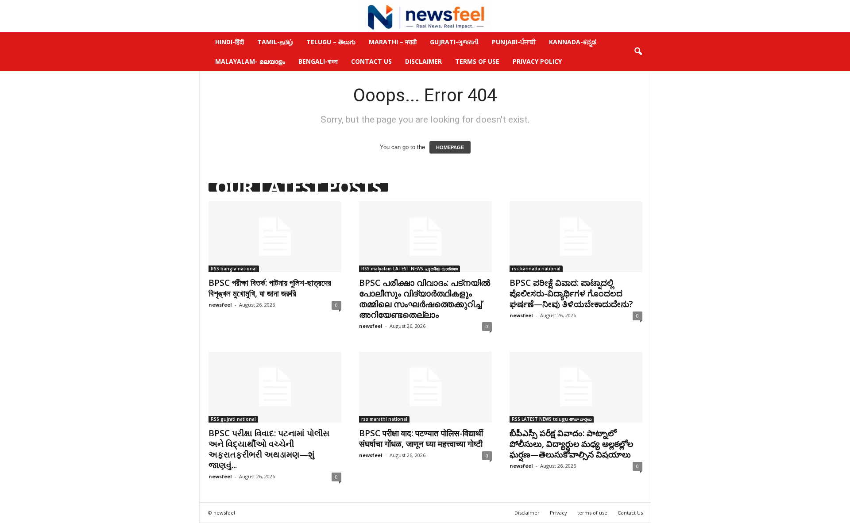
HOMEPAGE (450, 147)
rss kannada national (536, 268)
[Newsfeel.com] (425, 16)
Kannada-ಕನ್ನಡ (572, 42)
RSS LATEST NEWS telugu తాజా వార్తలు (551, 419)
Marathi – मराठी (393, 42)
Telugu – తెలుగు (330, 42)
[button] (638, 52)
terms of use (592, 512)
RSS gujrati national (233, 419)
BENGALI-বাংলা (318, 61)
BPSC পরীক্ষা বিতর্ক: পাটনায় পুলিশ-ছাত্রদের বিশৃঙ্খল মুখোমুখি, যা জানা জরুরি (270, 288)
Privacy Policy (537, 61)
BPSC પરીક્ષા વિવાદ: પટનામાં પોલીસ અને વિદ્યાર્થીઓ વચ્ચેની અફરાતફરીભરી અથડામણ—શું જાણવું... (269, 449)
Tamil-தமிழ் (275, 42)
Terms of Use (477, 61)
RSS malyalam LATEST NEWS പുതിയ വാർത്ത (409, 268)
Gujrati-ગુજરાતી (454, 42)
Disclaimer (423, 61)
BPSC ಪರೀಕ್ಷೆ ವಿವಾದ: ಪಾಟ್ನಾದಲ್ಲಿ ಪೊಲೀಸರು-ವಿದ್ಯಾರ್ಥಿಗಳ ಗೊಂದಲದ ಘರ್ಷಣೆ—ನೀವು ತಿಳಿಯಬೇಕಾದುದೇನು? (571, 293)
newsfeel (220, 304)
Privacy (558, 512)
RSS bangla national (234, 268)
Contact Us (371, 61)
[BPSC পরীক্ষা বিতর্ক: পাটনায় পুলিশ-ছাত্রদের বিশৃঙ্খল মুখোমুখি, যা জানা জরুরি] (275, 236)
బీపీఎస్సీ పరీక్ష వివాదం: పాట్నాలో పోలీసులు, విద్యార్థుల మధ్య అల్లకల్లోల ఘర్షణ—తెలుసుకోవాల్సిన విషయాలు (571, 443)
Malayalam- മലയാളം (250, 61)
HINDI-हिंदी (229, 42)
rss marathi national (384, 419)
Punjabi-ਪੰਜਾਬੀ (514, 42)
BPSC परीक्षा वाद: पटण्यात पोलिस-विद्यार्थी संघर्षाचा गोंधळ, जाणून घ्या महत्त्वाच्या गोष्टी (421, 438)
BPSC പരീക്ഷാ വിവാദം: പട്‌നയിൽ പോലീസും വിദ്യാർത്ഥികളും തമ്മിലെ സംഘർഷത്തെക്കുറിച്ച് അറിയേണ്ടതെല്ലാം (424, 298)
